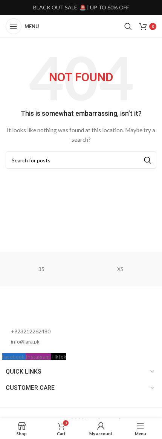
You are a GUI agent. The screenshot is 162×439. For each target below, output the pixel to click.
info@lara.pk (25, 341)
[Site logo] (81, 26)
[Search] (128, 26)
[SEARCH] (147, 160)
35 (41, 269)
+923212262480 (30, 331)
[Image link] (43, 310)
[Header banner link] (81, 7)
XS (120, 269)
